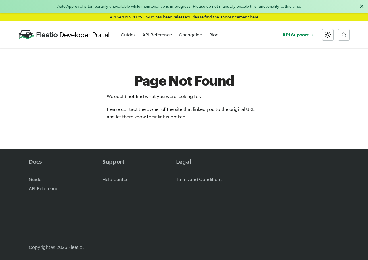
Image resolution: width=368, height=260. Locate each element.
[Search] (343, 34)
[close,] (361, 6)
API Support (295, 34)
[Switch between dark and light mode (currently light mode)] (327, 34)
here (254, 17)
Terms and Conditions (199, 179)
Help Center (115, 179)
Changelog (190, 35)
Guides (128, 35)
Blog (214, 35)
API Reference (157, 35)
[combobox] (343, 34)
